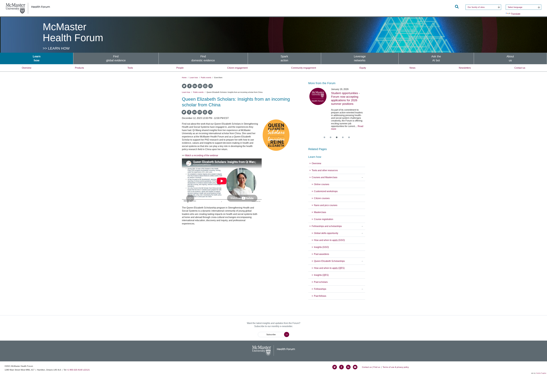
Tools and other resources (325, 170)
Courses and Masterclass (324, 177)
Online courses (321, 184)
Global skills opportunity (326, 233)
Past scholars (321, 282)
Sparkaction (284, 58)
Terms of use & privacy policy (396, 367)
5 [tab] (349, 137)
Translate (515, 14)
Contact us (519, 68)
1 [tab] (324, 137)
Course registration (323, 219)
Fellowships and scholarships (327, 226)
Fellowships (320, 289)
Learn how (194, 78)
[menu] (336, 226)
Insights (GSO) (321, 247)
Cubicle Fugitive (541, 373)
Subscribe (271, 334)
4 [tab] (343, 137)
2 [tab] (330, 137)
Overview (26, 68)
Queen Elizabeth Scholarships (329, 261)
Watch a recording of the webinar (201, 155)
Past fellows (320, 296)
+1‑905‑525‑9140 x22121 (78, 370)
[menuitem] (36, 58)
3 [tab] (336, 137)
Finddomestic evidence (203, 58)
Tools (130, 68)
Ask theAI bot (436, 58)
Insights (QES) (321, 275)
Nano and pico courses (325, 205)
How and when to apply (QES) (329, 268)
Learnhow (36, 58)
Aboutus (510, 58)
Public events (206, 78)
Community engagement (303, 68)
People (180, 68)
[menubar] (273, 58)
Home (184, 78)
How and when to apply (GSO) (329, 240)
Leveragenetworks (360, 58)
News (412, 68)
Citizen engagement (237, 68)
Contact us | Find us (371, 367)
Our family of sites (476, 7)
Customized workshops (326, 191)
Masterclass (320, 212)
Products (79, 68)
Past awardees (321, 254)
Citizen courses (322, 198)
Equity (363, 68)
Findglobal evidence (116, 58)
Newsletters (465, 68)
